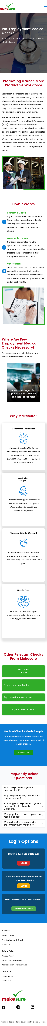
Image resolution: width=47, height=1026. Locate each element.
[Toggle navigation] (45, 6)
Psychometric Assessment (19, 697)
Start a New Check (23, 908)
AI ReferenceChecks (23, 671)
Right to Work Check (23, 709)
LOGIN (23, 863)
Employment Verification (17, 685)
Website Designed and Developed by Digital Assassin (23, 1022)
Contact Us (23, 752)
